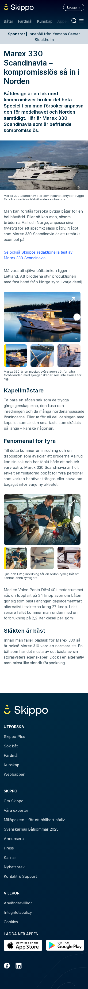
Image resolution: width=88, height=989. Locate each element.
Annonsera (14, 838)
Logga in (73, 7)
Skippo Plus (14, 736)
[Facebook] (7, 966)
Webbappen (14, 774)
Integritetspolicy (18, 912)
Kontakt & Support (20, 876)
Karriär (10, 857)
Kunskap (45, 21)
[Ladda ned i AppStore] (23, 945)
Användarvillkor (18, 903)
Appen (63, 21)
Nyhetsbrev (14, 867)
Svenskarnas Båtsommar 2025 (31, 829)
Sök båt (11, 746)
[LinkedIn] (18, 966)
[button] (76, 317)
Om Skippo (13, 801)
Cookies (11, 921)
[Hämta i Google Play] (65, 945)
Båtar (8, 21)
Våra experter (16, 810)
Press (9, 848)
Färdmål (25, 21)
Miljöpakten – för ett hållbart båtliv (34, 819)
